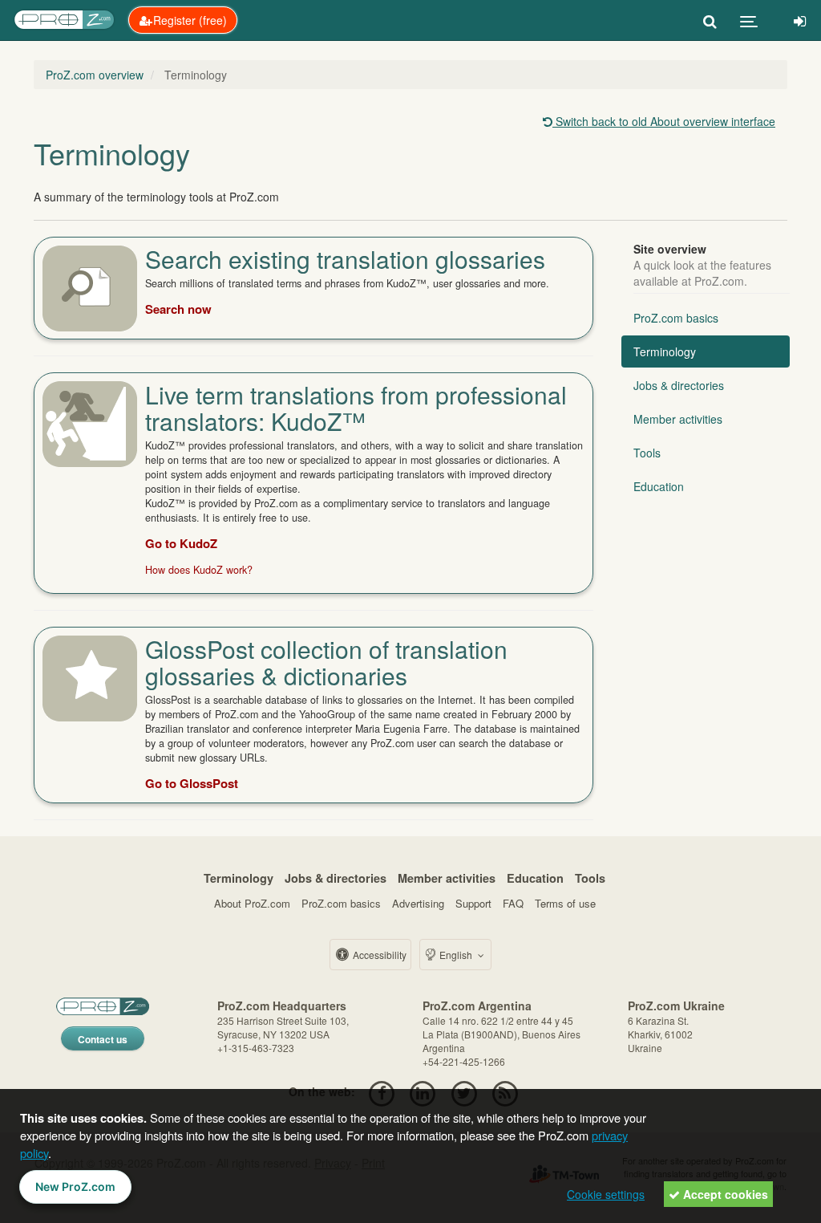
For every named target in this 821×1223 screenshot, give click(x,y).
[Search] (710, 20)
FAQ (513, 903)
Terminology (664, 351)
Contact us (102, 1039)
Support (473, 903)
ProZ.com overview (95, 75)
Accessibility (378, 954)
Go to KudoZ (181, 543)
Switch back (663, 121)
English (456, 954)
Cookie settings (606, 1194)
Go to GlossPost (191, 783)
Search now (178, 309)
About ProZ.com (252, 903)
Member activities (677, 419)
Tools (647, 453)
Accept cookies (724, 1194)
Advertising (418, 903)
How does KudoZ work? (199, 570)
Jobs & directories (678, 385)
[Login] (800, 20)
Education (658, 486)
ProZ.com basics (675, 318)
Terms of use (565, 903)
